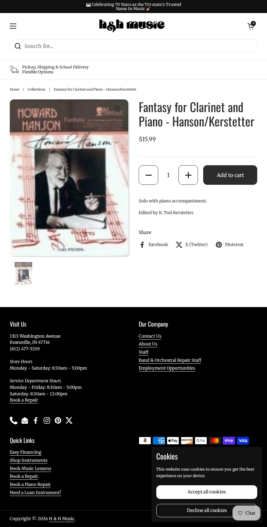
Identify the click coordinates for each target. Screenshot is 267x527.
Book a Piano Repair (30, 484)
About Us (148, 344)
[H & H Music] (132, 26)
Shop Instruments (28, 460)
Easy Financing (25, 452)
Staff (143, 352)
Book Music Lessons (30, 468)
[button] (148, 175)
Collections (36, 89)
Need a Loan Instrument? (35, 492)
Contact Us (150, 336)
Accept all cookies (207, 492)
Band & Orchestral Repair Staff (170, 360)
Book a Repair (24, 400)
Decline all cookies (207, 510)
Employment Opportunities (167, 368)
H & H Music (62, 518)
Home (14, 89)
